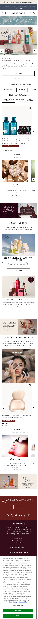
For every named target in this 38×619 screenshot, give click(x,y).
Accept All (18, 615)
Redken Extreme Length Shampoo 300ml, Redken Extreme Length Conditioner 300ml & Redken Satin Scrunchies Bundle (17, 141)
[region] (18, 587)
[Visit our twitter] (12, 515)
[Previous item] (3, 131)
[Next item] (33, 131)
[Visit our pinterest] (29, 515)
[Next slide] (35, 51)
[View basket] (33, 13)
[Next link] (33, 179)
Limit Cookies (18, 610)
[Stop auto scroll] (35, 29)
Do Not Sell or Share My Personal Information (18, 541)
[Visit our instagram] (16, 515)
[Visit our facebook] (8, 515)
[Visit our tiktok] (25, 515)
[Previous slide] (2, 51)
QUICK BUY (17, 154)
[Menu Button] (2, 13)
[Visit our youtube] (20, 515)
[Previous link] (3, 179)
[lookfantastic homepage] (18, 13)
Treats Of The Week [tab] (8, 100)
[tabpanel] (18, 132)
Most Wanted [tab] (30, 100)
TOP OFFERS (8, 90)
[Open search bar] (5, 13)
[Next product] (33, 407)
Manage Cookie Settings (18, 605)
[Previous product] (3, 407)
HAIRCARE (22, 90)
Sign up (18, 507)
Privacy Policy (13, 602)
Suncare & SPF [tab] (20, 100)
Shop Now (18, 73)
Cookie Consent (18, 538)
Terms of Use (23, 602)
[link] (30, 13)
